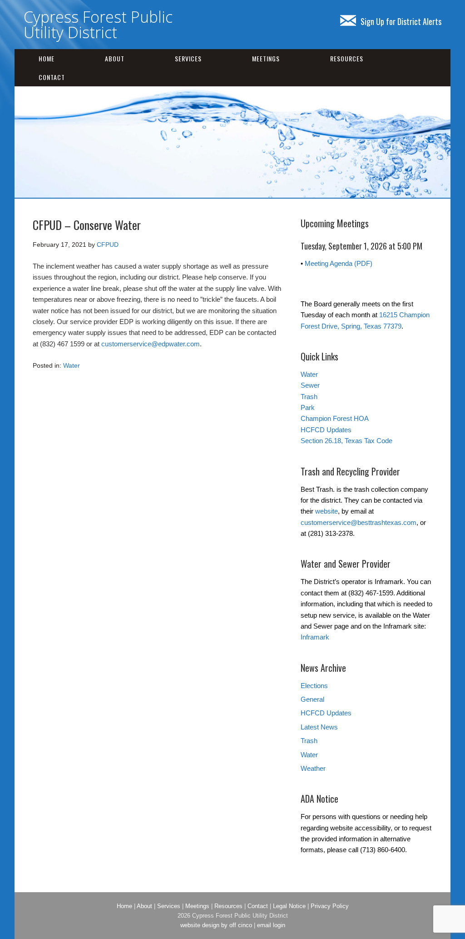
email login (271, 925)
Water (71, 365)
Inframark (315, 637)
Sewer (310, 385)
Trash (309, 396)
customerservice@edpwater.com (150, 344)
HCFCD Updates (326, 430)
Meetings (266, 58)
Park (308, 407)
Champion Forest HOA (335, 418)
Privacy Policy (330, 906)
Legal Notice (289, 906)
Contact (52, 77)
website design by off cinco (216, 925)
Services (188, 58)
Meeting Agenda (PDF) (338, 263)
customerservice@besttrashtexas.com (358, 522)
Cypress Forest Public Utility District (98, 24)
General (312, 699)
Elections (314, 685)
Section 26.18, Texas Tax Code (346, 441)
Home (46, 58)
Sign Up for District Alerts (401, 21)
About (114, 58)
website (326, 511)
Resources (346, 58)
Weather (313, 768)
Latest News (319, 727)
